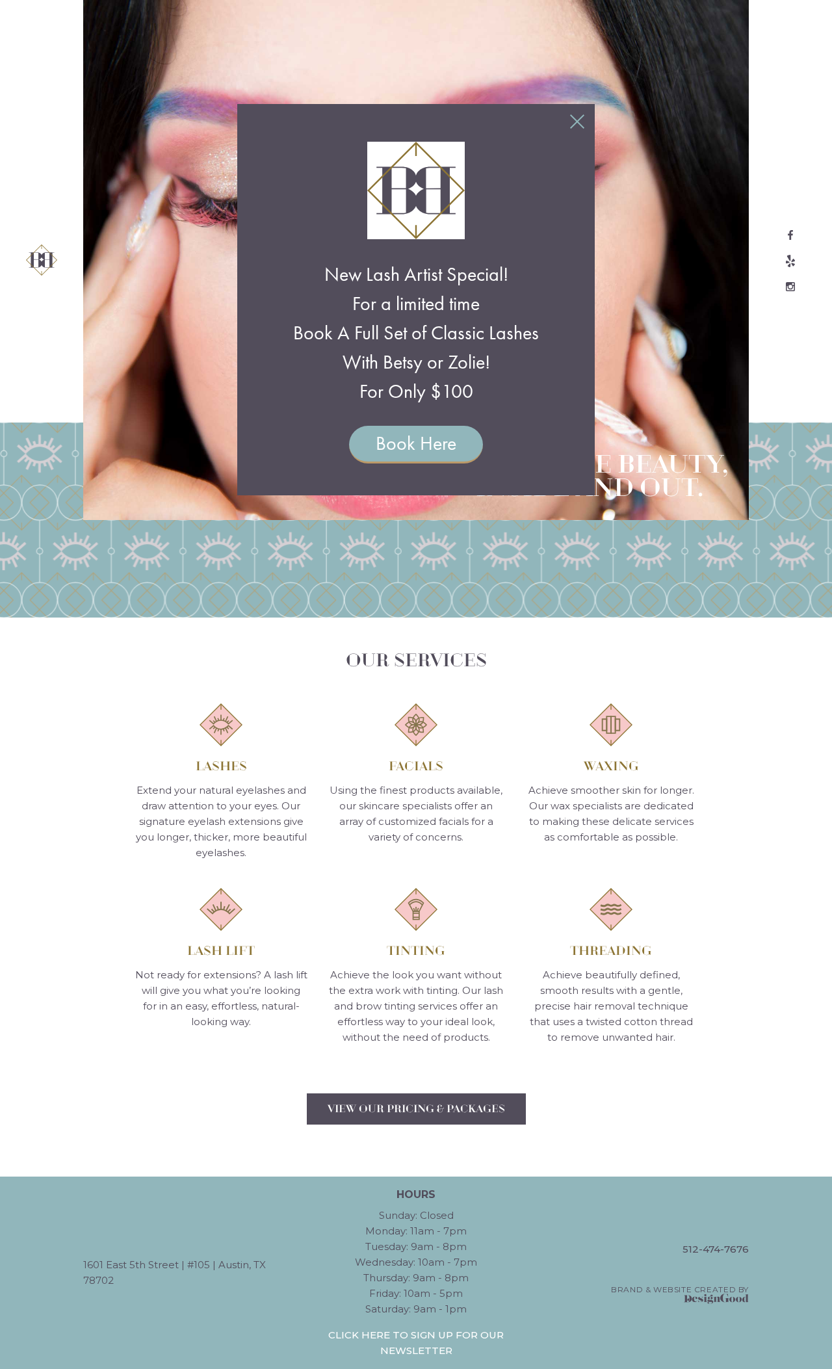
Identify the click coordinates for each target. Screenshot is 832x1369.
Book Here (416, 443)
